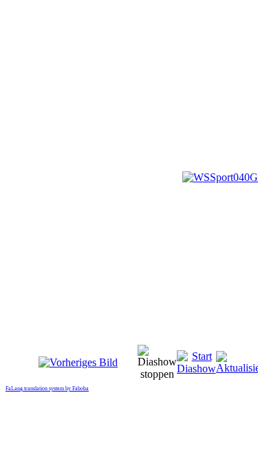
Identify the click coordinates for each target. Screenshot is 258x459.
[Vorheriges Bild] (78, 362)
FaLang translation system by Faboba (47, 388)
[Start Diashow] (196, 368)
